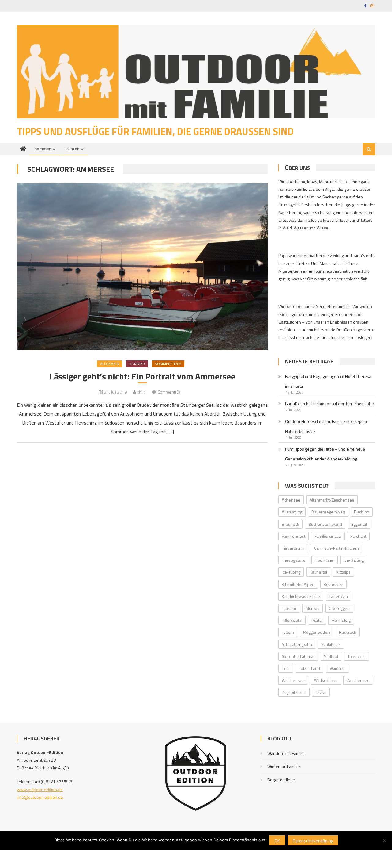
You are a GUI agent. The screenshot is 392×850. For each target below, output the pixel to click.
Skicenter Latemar (298, 656)
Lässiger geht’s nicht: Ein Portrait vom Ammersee (142, 376)
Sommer (42, 148)
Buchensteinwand (325, 524)
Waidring (337, 668)
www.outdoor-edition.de (40, 789)
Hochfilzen (324, 560)
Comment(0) (169, 392)
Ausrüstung (292, 512)
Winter (72, 148)
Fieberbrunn (293, 548)
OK (277, 840)
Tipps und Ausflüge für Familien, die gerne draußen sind (155, 131)
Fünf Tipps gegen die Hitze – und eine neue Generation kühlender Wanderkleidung (325, 454)
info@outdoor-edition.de (40, 797)
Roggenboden (316, 632)
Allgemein (109, 364)
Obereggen (339, 608)
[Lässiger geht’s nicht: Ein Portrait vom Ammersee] (142, 266)
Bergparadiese (281, 779)
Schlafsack (331, 644)
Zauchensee (358, 680)
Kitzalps (343, 572)
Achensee (291, 500)
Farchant (358, 536)
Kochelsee (333, 584)
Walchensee (293, 680)
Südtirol (331, 656)
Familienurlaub (328, 536)
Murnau (312, 608)
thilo (142, 392)
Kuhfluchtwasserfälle (301, 596)
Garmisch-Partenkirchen (336, 548)
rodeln (288, 632)
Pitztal (316, 620)
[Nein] (384, 840)
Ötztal (320, 692)
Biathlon (361, 512)
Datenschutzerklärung (313, 840)
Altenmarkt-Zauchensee (332, 500)
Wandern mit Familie (286, 753)
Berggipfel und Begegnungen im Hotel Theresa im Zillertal (328, 381)
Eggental (359, 524)
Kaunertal (318, 572)
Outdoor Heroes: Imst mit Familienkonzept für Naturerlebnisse (326, 426)
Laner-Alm (338, 596)
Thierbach (356, 656)
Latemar (289, 608)
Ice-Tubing (291, 572)
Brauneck (290, 524)
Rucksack (347, 632)
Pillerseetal (292, 620)
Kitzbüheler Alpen (298, 584)
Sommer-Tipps (168, 364)
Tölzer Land (309, 668)
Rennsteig (341, 620)
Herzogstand (294, 560)
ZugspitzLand (294, 692)
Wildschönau (325, 680)
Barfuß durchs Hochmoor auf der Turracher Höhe (329, 403)
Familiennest (293, 536)
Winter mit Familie (283, 766)
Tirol (286, 668)
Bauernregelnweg (328, 512)
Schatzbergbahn (297, 644)
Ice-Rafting (354, 560)
